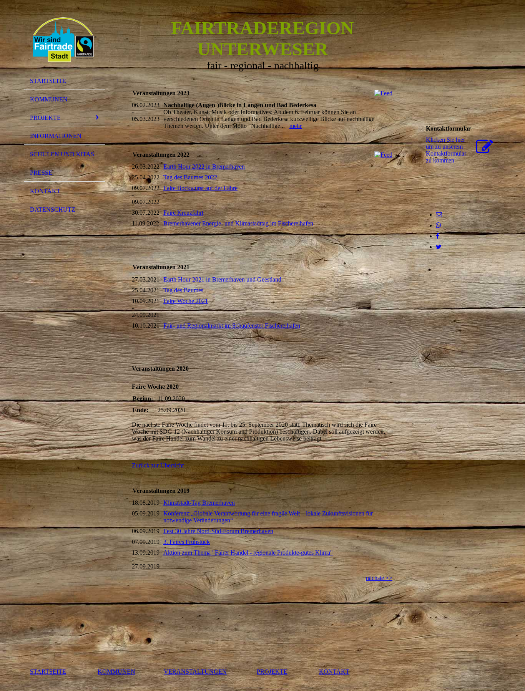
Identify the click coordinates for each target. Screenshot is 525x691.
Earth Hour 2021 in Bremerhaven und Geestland (222, 279)
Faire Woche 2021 (185, 301)
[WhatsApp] (438, 225)
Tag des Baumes (183, 290)
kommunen (116, 671)
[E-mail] (439, 214)
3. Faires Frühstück (186, 542)
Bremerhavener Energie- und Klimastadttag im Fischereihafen (238, 223)
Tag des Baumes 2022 (190, 177)
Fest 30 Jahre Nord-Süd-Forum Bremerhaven (218, 531)
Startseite (48, 81)
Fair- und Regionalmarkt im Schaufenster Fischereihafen (231, 325)
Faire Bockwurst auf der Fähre (200, 188)
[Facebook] (437, 236)
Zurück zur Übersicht (158, 465)
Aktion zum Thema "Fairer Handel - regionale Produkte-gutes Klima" (248, 552)
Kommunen (49, 99)
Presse (41, 172)
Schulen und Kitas (62, 154)
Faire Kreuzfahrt (183, 212)
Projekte (45, 117)
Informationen (55, 136)
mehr (295, 126)
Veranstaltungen (195, 671)
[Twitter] (439, 247)
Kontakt (45, 191)
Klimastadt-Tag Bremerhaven (199, 502)
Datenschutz (52, 209)
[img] (64, 39)
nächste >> (379, 578)
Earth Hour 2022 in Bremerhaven (204, 166)
